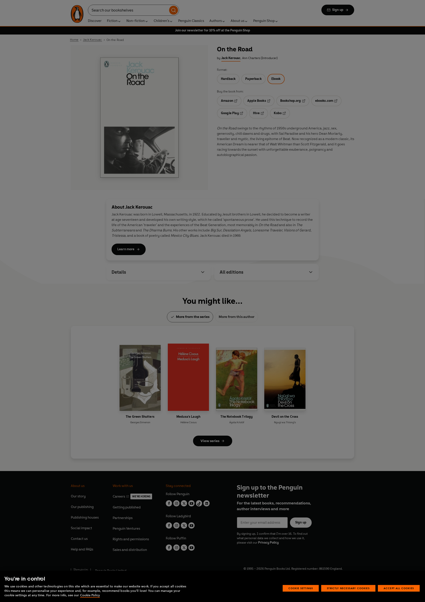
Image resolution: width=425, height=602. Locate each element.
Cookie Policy (90, 595)
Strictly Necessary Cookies (348, 588)
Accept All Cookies (399, 588)
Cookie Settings (300, 588)
